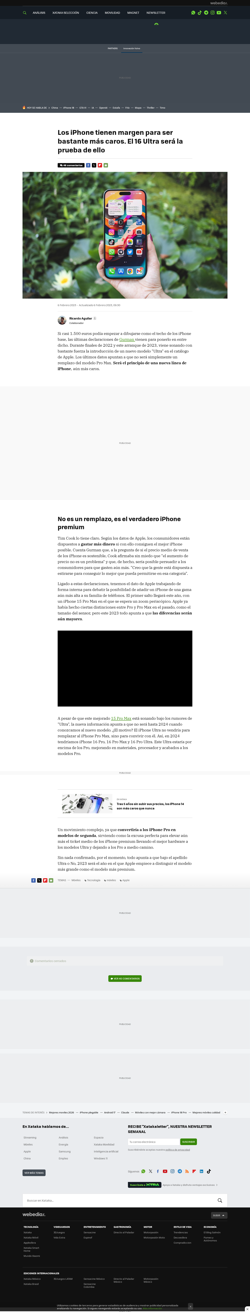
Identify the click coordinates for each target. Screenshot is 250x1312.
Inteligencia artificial (106, 1151)
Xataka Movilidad (104, 1144)
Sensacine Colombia (90, 1285)
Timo (162, 107)
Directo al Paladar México (124, 1280)
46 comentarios (72, 165)
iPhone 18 (68, 107)
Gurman (127, 339)
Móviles (76, 880)
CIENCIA (92, 12)
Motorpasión (151, 1232)
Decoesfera (180, 1237)
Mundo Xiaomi (32, 1256)
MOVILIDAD (112, 12)
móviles (111, 880)
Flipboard (100, 165)
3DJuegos (59, 1232)
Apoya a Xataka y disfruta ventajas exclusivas (189, 1184)
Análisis (63, 1137)
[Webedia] (218, 3)
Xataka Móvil (31, 1237)
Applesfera (30, 1242)
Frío (127, 107)
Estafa (116, 107)
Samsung (65, 1151)
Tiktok (199, 12)
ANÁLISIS (39, 12)
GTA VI (82, 107)
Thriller (150, 107)
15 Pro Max (121, 718)
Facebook (88, 165)
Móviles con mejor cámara (150, 1112)
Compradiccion (182, 1242)
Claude (125, 1112)
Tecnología (93, 880)
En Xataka (122, 799)
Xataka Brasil (31, 1284)
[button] (82, 318)
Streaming (30, 1137)
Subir (216, 1215)
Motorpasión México (151, 1280)
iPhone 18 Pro (179, 1112)
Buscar (220, 1200)
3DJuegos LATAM (63, 1278)
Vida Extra (59, 1237)
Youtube (219, 12)
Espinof (88, 1237)
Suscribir (188, 1141)
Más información (152, 1308)
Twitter (225, 12)
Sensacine (90, 1232)
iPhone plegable (89, 1112)
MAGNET (133, 12)
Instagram (212, 12)
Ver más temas (34, 1172)
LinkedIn (201, 1171)
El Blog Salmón (212, 1232)
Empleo (63, 1158)
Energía (63, 1144)
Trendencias (181, 1232)
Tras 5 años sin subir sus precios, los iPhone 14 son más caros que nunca (150, 806)
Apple (126, 880)
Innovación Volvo (131, 48)
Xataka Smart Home (31, 1249)
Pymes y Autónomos (210, 1239)
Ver (127, 978)
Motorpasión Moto (154, 1237)
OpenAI (103, 107)
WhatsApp (193, 12)
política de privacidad (177, 1149)
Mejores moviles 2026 (61, 1112)
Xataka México (32, 1278)
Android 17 (110, 1112)
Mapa (138, 107)
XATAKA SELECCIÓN (66, 12)
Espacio (98, 1137)
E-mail (106, 165)
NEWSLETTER (156, 12)
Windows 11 (101, 1158)
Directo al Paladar (124, 1232)
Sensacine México (94, 1278)
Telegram (206, 12)
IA (93, 107)
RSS (187, 1171)
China (54, 107)
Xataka (28, 1232)
